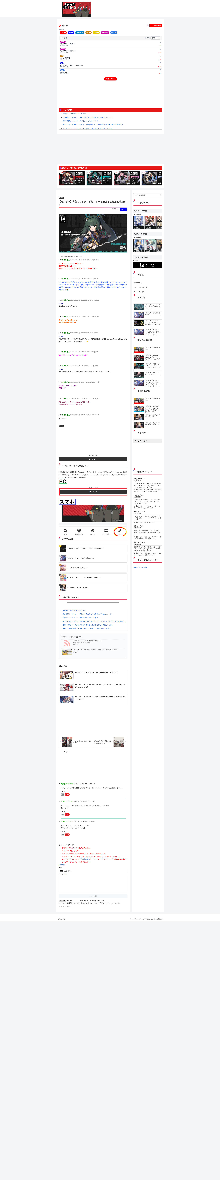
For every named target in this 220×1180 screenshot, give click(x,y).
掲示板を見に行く (110, 79)
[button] (160, 195)
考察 (62, 56)
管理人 (62, 70)
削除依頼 (62, 865)
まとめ (61, 197)
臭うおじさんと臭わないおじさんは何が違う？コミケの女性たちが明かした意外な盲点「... (94, 125)
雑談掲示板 (137, 283)
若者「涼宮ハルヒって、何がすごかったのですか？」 (81, 121)
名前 (60, 867)
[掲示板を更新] (147, 25)
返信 (68, 794)
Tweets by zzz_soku (140, 567)
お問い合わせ (61, 919)
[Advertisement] (110, 94)
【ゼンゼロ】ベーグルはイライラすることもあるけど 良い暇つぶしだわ (87, 128)
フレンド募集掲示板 (141, 287)
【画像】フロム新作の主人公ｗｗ (74, 114)
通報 (63, 794)
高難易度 (63, 41)
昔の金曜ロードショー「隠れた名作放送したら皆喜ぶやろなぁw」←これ (88, 117)
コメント (63, 874)
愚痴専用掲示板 (86, 859)
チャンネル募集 (139, 292)
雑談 (62, 63)
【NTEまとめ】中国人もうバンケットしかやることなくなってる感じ (86, 629)
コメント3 (123, 209)
